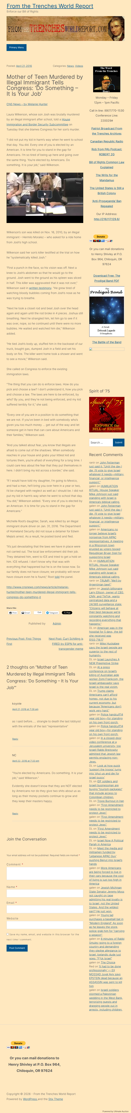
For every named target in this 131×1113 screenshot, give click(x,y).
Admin (57, 623)
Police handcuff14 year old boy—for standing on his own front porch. (106, 718)
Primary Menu (16, 47)
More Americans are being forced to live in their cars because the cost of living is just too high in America (106, 875)
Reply (15, 739)
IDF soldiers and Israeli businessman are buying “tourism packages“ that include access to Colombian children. (105, 789)
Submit (118, 442)
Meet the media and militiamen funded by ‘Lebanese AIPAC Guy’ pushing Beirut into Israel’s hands (106, 856)
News (70, 65)
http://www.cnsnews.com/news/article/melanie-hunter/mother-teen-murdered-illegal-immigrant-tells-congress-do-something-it (41, 592)
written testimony (40, 288)
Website (12, 918)
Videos (79, 65)
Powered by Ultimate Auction (116, 1111)
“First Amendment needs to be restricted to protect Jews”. (106, 808)
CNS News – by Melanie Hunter (27, 104)
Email (11, 902)
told (57, 576)
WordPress (30, 1099)
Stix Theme (55, 1099)
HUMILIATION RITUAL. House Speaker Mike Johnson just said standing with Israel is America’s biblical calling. (104, 494)
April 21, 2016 (24, 65)
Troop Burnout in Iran (110, 801)
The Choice (108, 962)
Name (11, 887)
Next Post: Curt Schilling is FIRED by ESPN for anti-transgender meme (66, 643)
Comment (15, 864)
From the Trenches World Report (50, 6)
